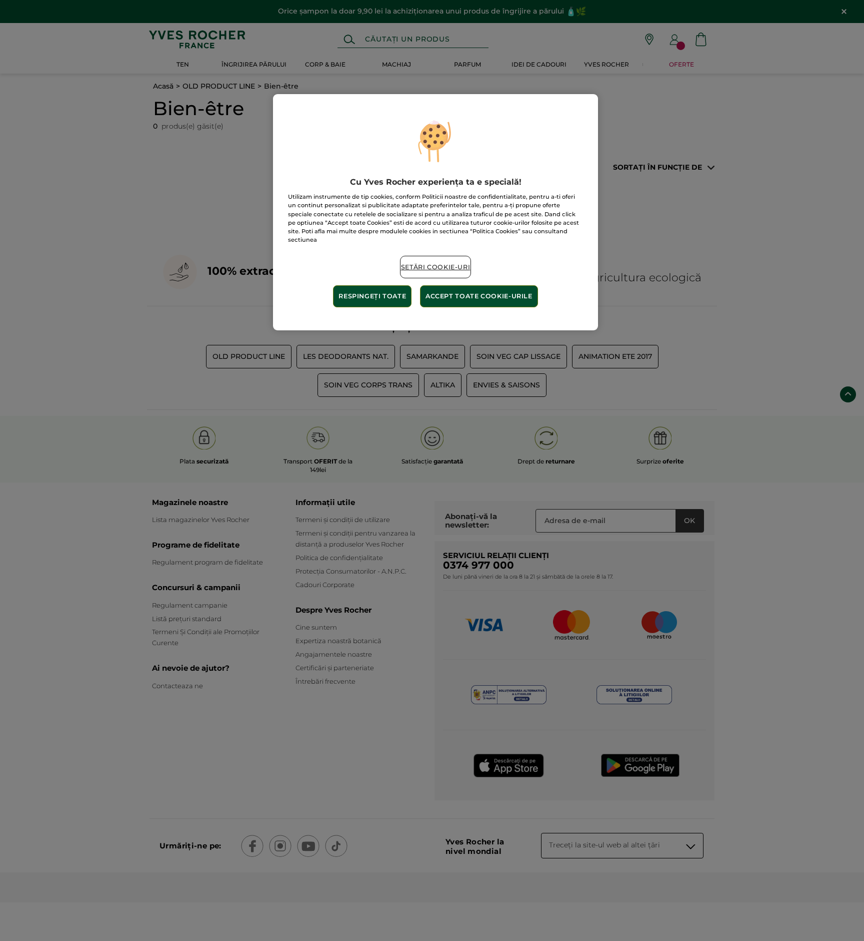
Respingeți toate (372, 296)
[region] (435, 212)
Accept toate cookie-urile (479, 296)
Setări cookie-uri (435, 267)
